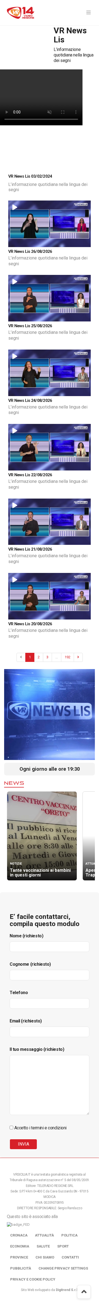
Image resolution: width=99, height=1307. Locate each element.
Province (19, 1257)
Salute (43, 1246)
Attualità (44, 1235)
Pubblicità (20, 1268)
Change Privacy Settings (63, 1268)
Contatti (70, 1257)
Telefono (19, 992)
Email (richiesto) (26, 1021)
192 (67, 657)
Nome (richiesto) (26, 935)
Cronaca (19, 1235)
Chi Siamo (44, 1257)
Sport (63, 1246)
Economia (19, 1246)
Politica (69, 1235)
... (56, 657)
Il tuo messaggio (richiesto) (37, 1049)
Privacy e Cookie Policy (32, 1279)
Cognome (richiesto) (30, 964)
